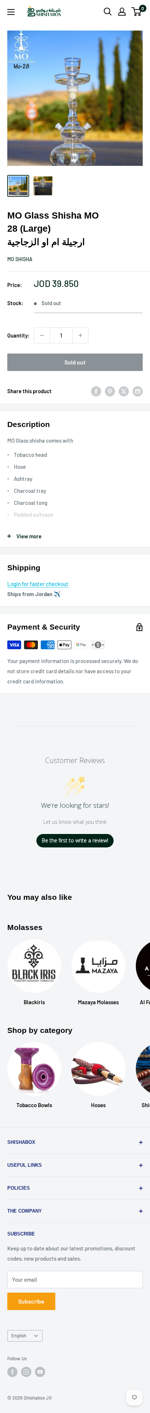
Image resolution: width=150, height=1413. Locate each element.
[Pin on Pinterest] (110, 391)
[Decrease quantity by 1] (42, 335)
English (18, 1335)
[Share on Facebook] (96, 391)
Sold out (75, 362)
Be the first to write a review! (75, 840)
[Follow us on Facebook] (12, 1372)
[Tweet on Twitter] (124, 391)
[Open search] (108, 12)
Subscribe (31, 1301)
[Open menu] (11, 12)
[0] (136, 11)
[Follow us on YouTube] (40, 1372)
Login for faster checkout (37, 583)
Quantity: (18, 335)
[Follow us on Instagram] (26, 1372)
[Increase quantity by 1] (80, 335)
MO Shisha (19, 259)
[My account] (122, 12)
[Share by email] (138, 391)
